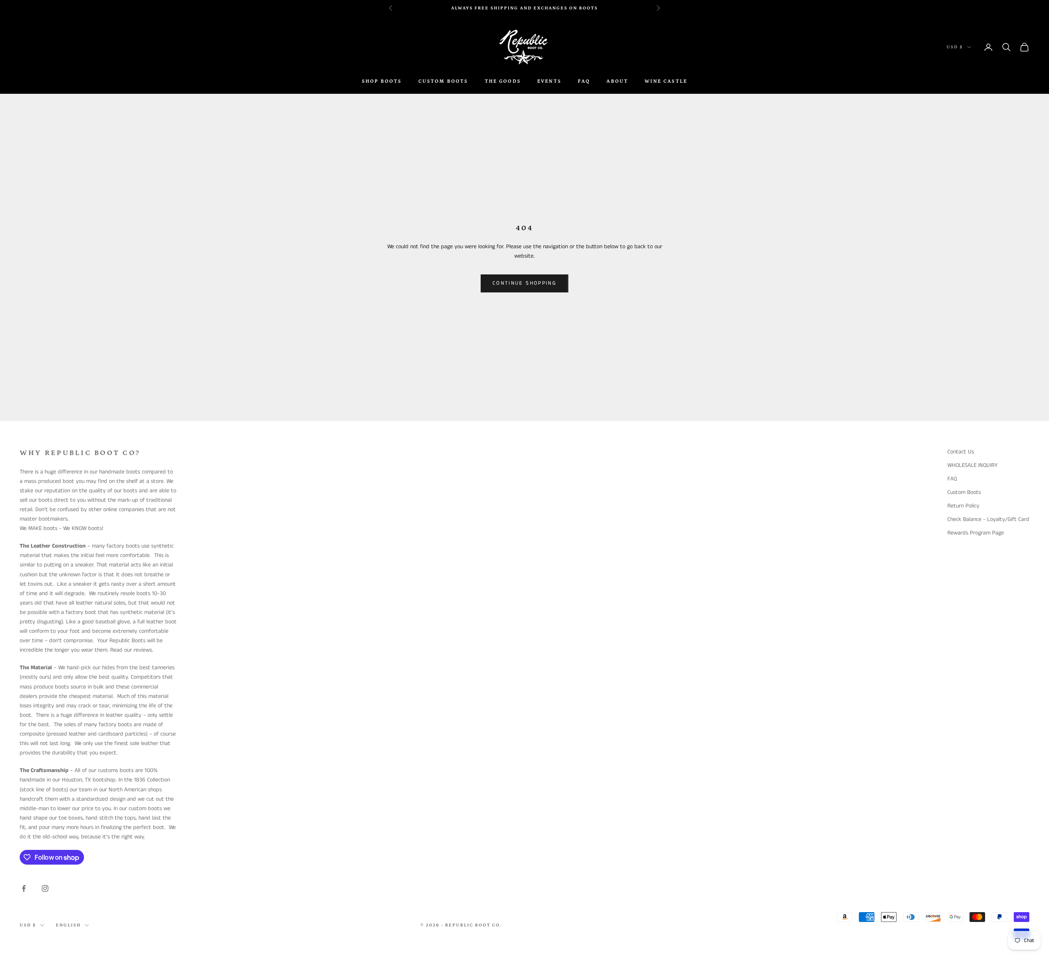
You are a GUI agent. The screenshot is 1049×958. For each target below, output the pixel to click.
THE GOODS (503, 81)
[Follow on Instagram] (45, 888)
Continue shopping (524, 283)
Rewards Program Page (975, 533)
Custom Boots (964, 492)
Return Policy (963, 506)
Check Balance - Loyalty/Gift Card (988, 519)
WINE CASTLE (666, 81)
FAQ (584, 81)
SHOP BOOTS (382, 81)
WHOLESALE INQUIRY (972, 465)
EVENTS (549, 81)
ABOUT (617, 81)
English (68, 925)
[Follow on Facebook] (24, 888)
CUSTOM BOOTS (443, 81)
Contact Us (960, 452)
